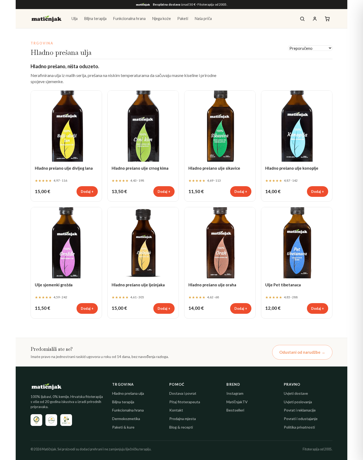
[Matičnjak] (46, 19)
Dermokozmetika (126, 418)
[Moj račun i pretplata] (315, 19)
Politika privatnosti (299, 427)
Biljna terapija (95, 18)
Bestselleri (235, 410)
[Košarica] (327, 19)
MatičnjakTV (237, 402)
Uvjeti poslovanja (298, 402)
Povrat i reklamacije (300, 410)
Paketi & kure (123, 427)
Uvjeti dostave (296, 393)
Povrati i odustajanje (301, 418)
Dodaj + (87, 191)
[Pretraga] (302, 19)
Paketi (182, 18)
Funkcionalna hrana (129, 18)
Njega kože (161, 18)
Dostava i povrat (182, 393)
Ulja (74, 18)
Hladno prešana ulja (128, 393)
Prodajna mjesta (182, 418)
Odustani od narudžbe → (302, 352)
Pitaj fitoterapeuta (184, 402)
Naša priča (203, 18)
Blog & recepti (181, 427)
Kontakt (176, 410)
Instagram (234, 393)
